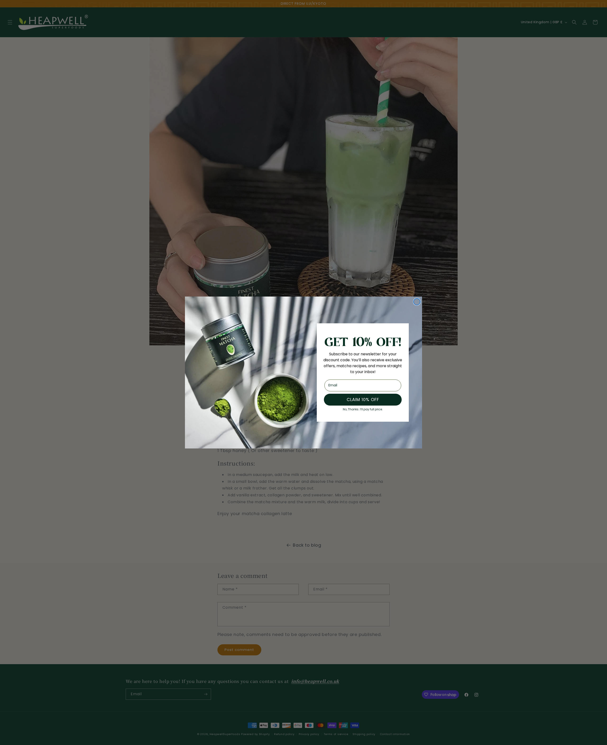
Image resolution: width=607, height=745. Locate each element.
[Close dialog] (417, 301)
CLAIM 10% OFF (363, 399)
